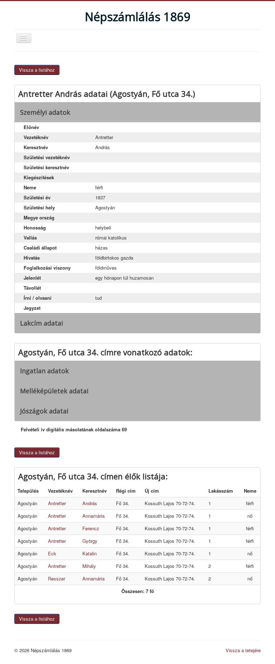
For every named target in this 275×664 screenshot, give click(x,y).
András (89, 503)
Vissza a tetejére (243, 650)
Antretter (57, 503)
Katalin (89, 553)
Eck (52, 553)
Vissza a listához (37, 69)
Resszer (56, 578)
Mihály (89, 566)
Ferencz (90, 528)
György (89, 540)
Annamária (93, 515)
